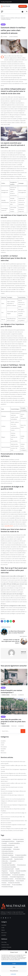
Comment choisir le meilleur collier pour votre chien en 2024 (13, 766)
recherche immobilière (19, 874)
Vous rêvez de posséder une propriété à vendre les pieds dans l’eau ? (13, 722)
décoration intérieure (8, 853)
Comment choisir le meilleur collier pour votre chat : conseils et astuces (13, 784)
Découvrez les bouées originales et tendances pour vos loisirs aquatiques (13, 825)
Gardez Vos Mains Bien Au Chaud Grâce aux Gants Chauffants (13, 809)
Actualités (3, 741)
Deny (14, 967)
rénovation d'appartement (17, 876)
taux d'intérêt (20, 880)
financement (6, 857)
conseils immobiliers (15, 843)
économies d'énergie (8, 886)
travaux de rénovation (14, 882)
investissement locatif (8, 869)
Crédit (2, 744)
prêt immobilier (6, 874)
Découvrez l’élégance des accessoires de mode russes (14, 828)
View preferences (14, 970)
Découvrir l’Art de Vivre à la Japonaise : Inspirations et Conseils (14, 770)
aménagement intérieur (8, 841)
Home (2, 16)
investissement (22, 865)
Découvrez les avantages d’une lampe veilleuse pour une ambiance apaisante (13, 792)
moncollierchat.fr (9, 526)
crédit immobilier (7, 849)
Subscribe (22, 6)
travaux (4, 882)
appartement (20, 841)
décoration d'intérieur (8, 851)
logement (5, 871)
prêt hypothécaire (15, 872)
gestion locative (19, 859)
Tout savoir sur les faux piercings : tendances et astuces (12, 796)
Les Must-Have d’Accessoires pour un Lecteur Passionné (12, 788)
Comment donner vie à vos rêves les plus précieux (13, 799)
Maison (2, 750)
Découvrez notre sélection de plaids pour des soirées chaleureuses (14, 776)
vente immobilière (17, 884)
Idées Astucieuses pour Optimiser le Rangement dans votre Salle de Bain (14, 805)
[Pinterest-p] (10, 917)
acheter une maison (19, 839)
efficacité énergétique (8, 855)
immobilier (13, 861)
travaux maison (6, 884)
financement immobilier (18, 857)
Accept (14, 963)
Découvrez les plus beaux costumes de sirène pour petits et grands (13, 762)
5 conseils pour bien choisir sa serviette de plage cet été (13, 813)
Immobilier (3, 748)
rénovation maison (20, 878)
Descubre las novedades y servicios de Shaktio (12, 830)
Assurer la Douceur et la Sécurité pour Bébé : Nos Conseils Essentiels (13, 817)
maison (12, 871)
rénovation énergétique (8, 880)
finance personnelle (7, 859)
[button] (26, 952)
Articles (2, 742)
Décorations (4, 746)
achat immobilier (7, 839)
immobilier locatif (7, 863)
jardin (17, 869)
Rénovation (3, 752)
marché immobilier (21, 871)
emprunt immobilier (21, 855)
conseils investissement (9, 845)
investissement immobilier (9, 867)
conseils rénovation (7, 847)
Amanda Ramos (5, 694)
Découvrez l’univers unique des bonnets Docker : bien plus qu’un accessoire (14, 821)
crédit (16, 847)
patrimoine (5, 872)
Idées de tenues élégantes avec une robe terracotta (13, 773)
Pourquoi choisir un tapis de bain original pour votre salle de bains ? (13, 780)
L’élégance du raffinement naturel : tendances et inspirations (12, 802)
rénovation (5, 876)
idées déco (5, 861)
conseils (5, 843)
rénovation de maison (8, 878)
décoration (17, 849)
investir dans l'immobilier (9, 865)
